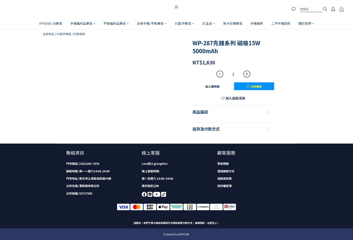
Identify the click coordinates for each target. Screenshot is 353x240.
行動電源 (79, 34)
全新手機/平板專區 (150, 23)
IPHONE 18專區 (50, 23)
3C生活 (207, 23)
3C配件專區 (183, 23)
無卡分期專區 (232, 23)
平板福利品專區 (115, 23)
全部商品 (48, 34)
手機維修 (256, 23)
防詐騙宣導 (224, 186)
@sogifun (161, 163)
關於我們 (304, 23)
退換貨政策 (224, 178)
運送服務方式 (226, 171)
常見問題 (223, 163)
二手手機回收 (280, 23)
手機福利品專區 (81, 23)
